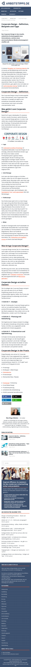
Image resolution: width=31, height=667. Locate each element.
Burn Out (4, 601)
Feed (21, 661)
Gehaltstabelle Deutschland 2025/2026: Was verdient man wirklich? (16, 495)
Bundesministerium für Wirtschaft (20, 662)
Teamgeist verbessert (16, 274)
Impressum (24, 659)
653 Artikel (22, 418)
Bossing (3, 599)
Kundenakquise (5, 616)
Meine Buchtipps (6, 652)
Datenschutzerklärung (14, 661)
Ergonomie (4, 606)
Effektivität (4, 604)
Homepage (6, 383)
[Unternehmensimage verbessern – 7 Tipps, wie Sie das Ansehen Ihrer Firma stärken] (5, 453)
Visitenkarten (7, 372)
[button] (6, 396)
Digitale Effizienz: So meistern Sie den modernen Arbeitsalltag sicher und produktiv (15, 484)
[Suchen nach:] (15, 463)
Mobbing (3, 623)
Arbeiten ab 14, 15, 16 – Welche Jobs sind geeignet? (14, 520)
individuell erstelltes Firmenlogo (13, 148)
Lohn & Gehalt (5, 618)
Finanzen (3, 14)
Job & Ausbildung (5, 8)
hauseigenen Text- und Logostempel (12, 192)
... (8, 492)
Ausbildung (4, 591)
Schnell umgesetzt (6, 633)
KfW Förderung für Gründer (17, 664)
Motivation (13, 11)
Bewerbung (4, 596)
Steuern (3, 638)
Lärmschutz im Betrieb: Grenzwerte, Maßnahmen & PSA (14, 498)
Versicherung (5, 643)
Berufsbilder (4, 594)
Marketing (4, 11)
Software (20, 11)
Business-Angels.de (7, 664)
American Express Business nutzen (11, 654)
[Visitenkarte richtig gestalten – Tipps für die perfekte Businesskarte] (5, 445)
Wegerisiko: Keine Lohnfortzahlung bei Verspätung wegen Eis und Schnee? (14, 502)
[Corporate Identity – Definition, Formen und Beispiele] (5, 437)
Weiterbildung (5, 645)
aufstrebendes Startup (10, 86)
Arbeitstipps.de (17, 659)
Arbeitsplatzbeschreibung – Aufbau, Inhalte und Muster (15, 524)
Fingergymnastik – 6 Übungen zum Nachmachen (13, 550)
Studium (3, 640)
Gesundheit (12, 14)
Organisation (17, 8)
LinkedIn (10, 422)
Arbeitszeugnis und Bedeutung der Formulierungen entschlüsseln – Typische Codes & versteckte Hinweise (15, 506)
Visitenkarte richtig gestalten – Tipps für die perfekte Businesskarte (19, 444)
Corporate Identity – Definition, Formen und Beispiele (17, 436)
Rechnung (4, 630)
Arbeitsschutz (5, 589)
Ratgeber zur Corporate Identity (17, 68)
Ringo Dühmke (5, 30)
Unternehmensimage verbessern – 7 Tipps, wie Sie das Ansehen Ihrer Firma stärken (19, 453)
